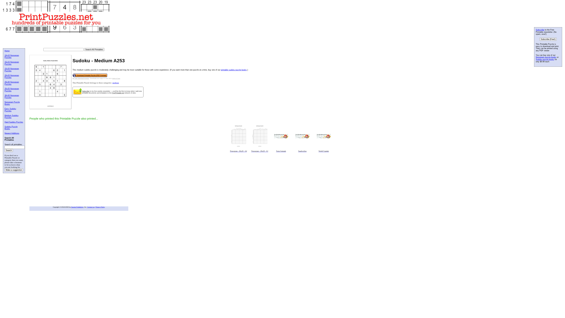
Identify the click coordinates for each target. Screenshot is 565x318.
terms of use (116, 78)
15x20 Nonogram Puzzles (12, 70)
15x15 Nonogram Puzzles (12, 63)
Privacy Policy (100, 207)
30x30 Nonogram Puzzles (12, 96)
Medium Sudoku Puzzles (11, 116)
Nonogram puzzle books (546, 57)
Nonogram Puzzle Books (12, 103)
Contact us (91, 207)
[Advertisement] (56, 40)
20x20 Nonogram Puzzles (12, 76)
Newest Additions (12, 133)
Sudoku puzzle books (545, 59)
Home (7, 51)
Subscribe (85, 91)
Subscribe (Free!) (548, 39)
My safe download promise (81, 78)
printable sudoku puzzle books (234, 70)
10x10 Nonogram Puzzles (12, 56)
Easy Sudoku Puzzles (10, 110)
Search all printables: (14, 144)
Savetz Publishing (77, 207)
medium (115, 83)
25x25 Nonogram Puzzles (12, 90)
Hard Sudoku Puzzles (14, 122)
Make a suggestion (14, 170)
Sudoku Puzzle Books (11, 128)
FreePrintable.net (118, 93)
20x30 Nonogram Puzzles (12, 83)
